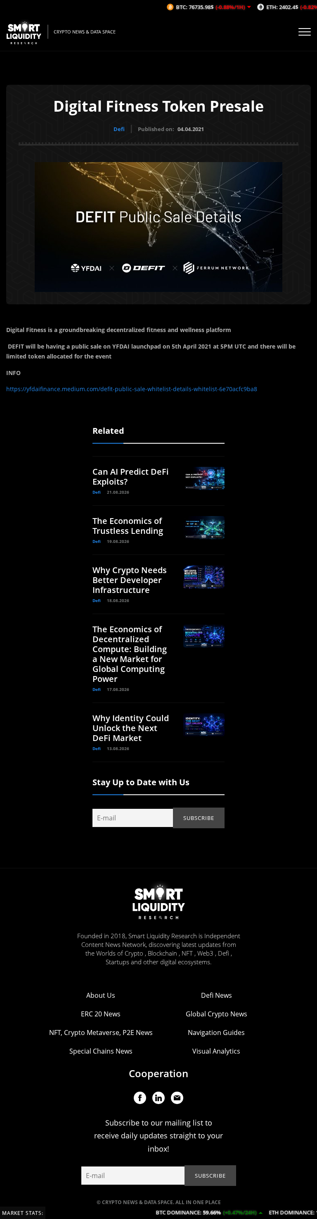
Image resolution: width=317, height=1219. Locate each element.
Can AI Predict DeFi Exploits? (130, 476)
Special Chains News (100, 1051)
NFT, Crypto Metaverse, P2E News (101, 1032)
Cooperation (158, 1073)
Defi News (216, 995)
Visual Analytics (216, 1051)
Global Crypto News (216, 1013)
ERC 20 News (101, 1013)
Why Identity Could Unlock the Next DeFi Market (130, 727)
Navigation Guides (216, 1032)
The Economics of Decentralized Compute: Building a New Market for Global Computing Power (129, 654)
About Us (100, 995)
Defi (119, 129)
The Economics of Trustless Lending (127, 525)
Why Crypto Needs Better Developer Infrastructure (129, 579)
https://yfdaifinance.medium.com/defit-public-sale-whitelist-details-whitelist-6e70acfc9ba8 (131, 389)
